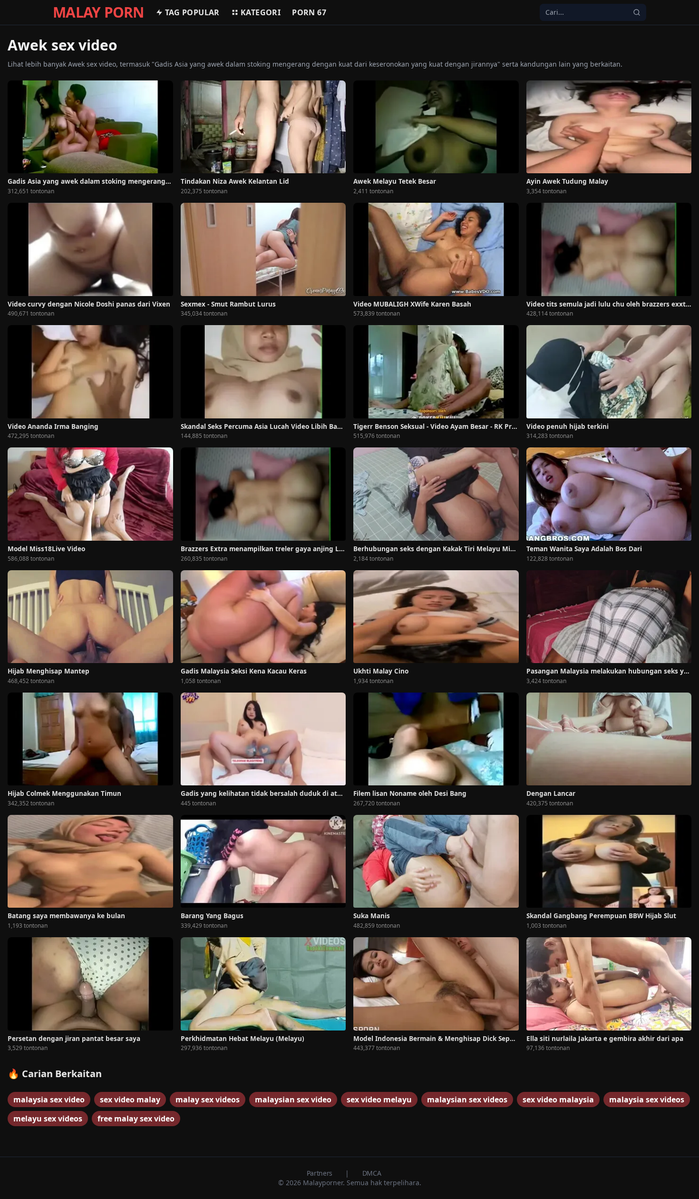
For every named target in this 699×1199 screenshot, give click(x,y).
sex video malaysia (558, 1099)
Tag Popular (192, 12)
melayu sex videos (47, 1118)
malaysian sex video (293, 1099)
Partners (320, 1173)
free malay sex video (136, 1118)
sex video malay (130, 1099)
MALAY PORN (98, 12)
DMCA (371, 1173)
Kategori (261, 12)
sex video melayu (379, 1099)
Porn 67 (309, 12)
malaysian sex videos (467, 1099)
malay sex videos (207, 1099)
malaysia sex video (49, 1099)
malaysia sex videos (646, 1099)
